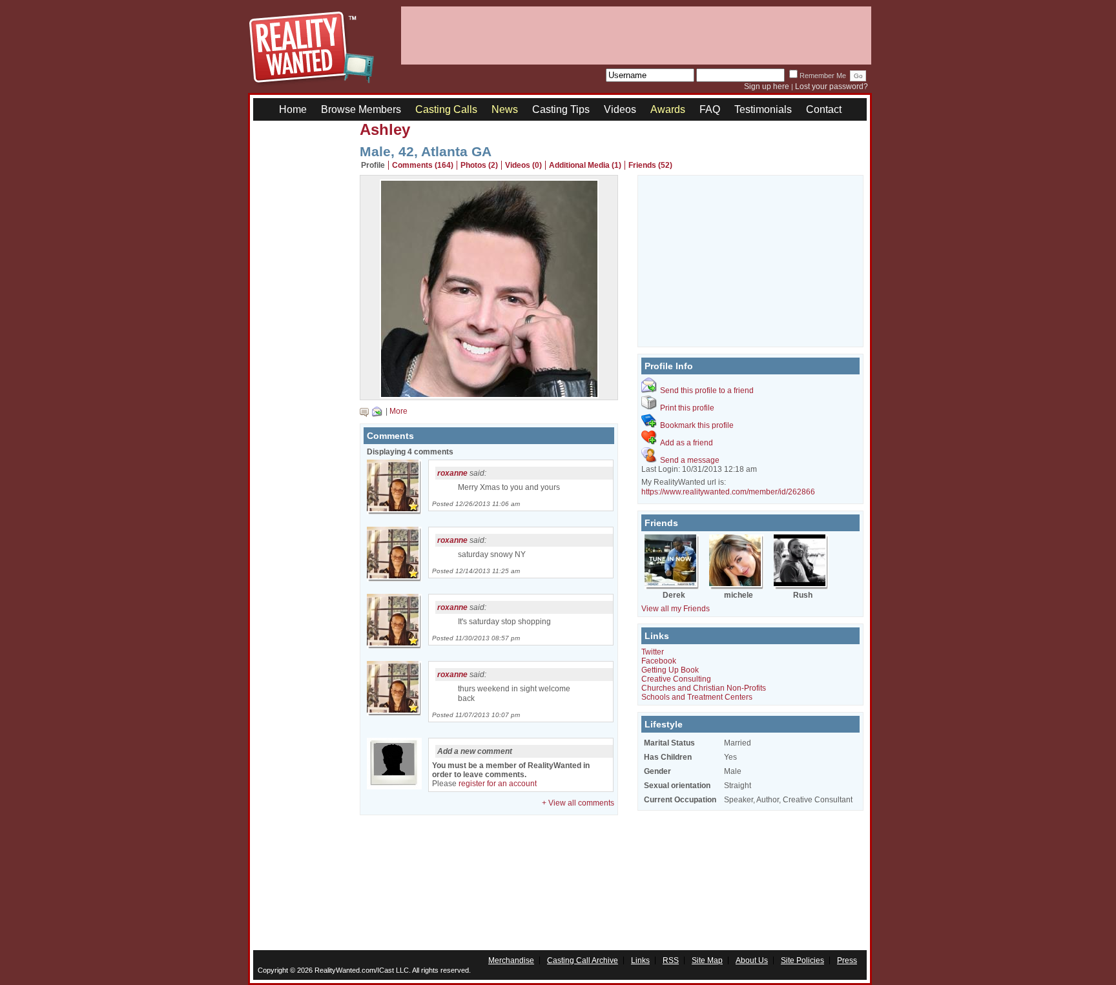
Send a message (689, 460)
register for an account (498, 783)
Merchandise (511, 960)
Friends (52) (650, 165)
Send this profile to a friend (707, 390)
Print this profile (687, 407)
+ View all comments (578, 802)
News (504, 109)
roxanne (452, 473)
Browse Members (361, 109)
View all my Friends (675, 608)
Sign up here (766, 86)
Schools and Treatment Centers (696, 697)
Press (847, 960)
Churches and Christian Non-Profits (703, 688)
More (398, 411)
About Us (752, 960)
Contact (824, 109)
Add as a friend (686, 442)
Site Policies (802, 960)
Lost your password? (831, 86)
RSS (671, 960)
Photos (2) (479, 165)
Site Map (707, 960)
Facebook (658, 660)
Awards (667, 109)
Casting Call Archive (582, 960)
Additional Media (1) (585, 165)
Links (640, 960)
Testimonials (763, 109)
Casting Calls (446, 109)
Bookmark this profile (697, 425)
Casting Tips (561, 109)
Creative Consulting (676, 679)
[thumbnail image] (489, 395)
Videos (620, 109)
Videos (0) (523, 165)
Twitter (652, 651)
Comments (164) (422, 165)
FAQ (709, 109)
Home (293, 109)
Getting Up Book (670, 670)
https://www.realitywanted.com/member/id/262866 (728, 491)
